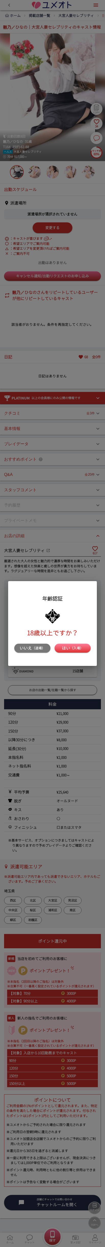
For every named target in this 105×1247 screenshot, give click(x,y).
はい (72, 648)
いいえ (32, 648)
